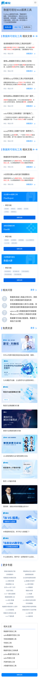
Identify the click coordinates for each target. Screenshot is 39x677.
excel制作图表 (29, 584)
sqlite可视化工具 (9, 658)
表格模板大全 (10, 584)
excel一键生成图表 (9, 594)
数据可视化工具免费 (11, 650)
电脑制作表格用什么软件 (10, 606)
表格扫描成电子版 (9, 571)
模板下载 (17, 27)
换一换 (35, 36)
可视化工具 (8, 643)
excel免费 (29, 594)
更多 (32, 290)
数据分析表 (29, 590)
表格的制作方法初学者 (29, 610)
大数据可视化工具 (10, 666)
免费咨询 (27, 27)
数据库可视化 (8, 647)
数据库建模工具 (10, 597)
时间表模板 (29, 603)
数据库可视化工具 (10, 631)
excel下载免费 (10, 616)
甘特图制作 (9, 574)
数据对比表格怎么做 (10, 613)
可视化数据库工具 (10, 639)
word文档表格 (10, 610)
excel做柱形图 (10, 581)
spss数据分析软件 (29, 581)
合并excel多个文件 (9, 587)
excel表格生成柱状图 (29, 600)
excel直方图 (29, 613)
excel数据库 (29, 587)
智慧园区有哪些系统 (10, 577)
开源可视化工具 (9, 662)
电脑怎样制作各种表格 (29, 606)
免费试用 (19, 674)
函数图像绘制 (29, 574)
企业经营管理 (29, 597)
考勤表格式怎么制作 (29, 571)
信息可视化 (9, 590)
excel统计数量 (10, 600)
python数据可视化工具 (11, 654)
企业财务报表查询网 (29, 577)
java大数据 (9, 603)
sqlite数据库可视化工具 (12, 635)
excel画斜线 (29, 616)
